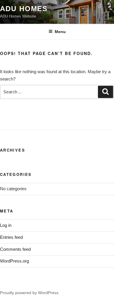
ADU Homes (24, 9)
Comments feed (15, 249)
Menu (60, 31)
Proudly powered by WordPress (29, 292)
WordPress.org (14, 260)
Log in (5, 225)
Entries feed (11, 237)
